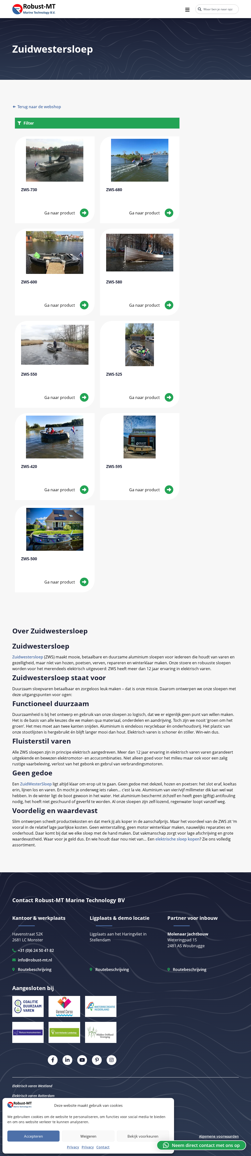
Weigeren (88, 1136)
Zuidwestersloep (27, 657)
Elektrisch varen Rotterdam (33, 1095)
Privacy (73, 1147)
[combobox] (217, 9)
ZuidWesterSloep (36, 784)
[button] (201, 1145)
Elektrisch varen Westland (32, 1086)
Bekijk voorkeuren (142, 1136)
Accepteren (33, 1136)
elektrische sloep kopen (177, 839)
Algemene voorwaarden (219, 1136)
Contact (103, 1147)
